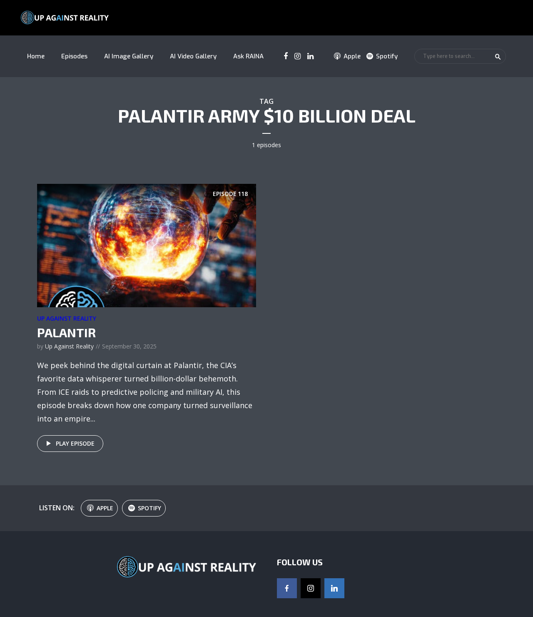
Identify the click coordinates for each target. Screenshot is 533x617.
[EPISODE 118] (146, 245)
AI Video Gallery (193, 56)
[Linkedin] (334, 588)
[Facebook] (287, 588)
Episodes (74, 56)
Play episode (75, 443)
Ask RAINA (248, 56)
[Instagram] (311, 588)
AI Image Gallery (128, 56)
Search (498, 56)
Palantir (66, 332)
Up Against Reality (66, 318)
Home (36, 56)
